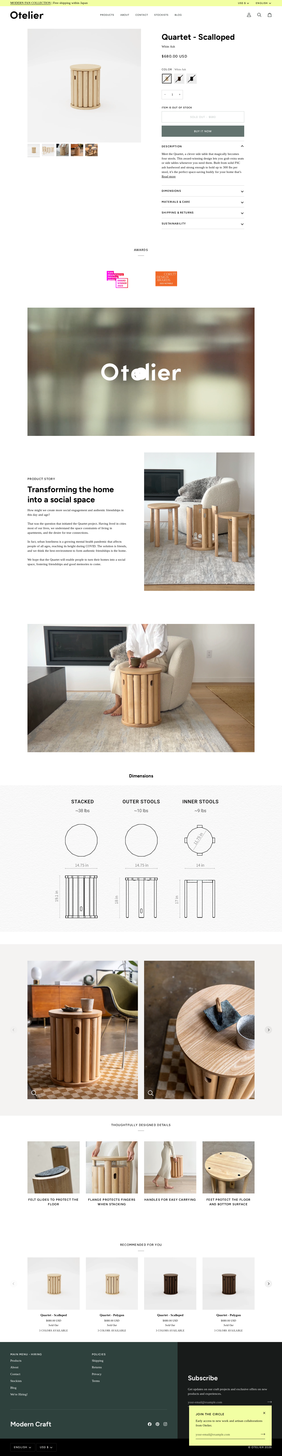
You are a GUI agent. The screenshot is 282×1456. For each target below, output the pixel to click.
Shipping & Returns (178, 212)
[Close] (266, 1413)
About (14, 1367)
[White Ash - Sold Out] (168, 79)
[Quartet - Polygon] (112, 1283)
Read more (169, 176)
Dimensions (171, 190)
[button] (107, 15)
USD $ (242, 3)
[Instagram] (165, 1424)
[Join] (261, 1434)
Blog (13, 1387)
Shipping (97, 1360)
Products (15, 1360)
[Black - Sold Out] (191, 79)
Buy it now (203, 131)
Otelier (257, 1447)
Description (172, 146)
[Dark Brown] (53, 1331)
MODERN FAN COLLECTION (30, 3)
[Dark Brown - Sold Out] (180, 79)
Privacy (97, 1374)
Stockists (16, 1381)
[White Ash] (46, 1331)
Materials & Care (176, 201)
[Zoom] (84, 86)
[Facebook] (150, 1424)
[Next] (268, 1030)
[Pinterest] (157, 1424)
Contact (15, 1374)
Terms (96, 1381)
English (262, 3)
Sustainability (174, 223)
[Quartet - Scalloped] (53, 1283)
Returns (97, 1367)
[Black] (59, 1331)
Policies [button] (99, 1354)
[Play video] (141, 373)
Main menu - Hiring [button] (26, 1354)
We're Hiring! (19, 1394)
